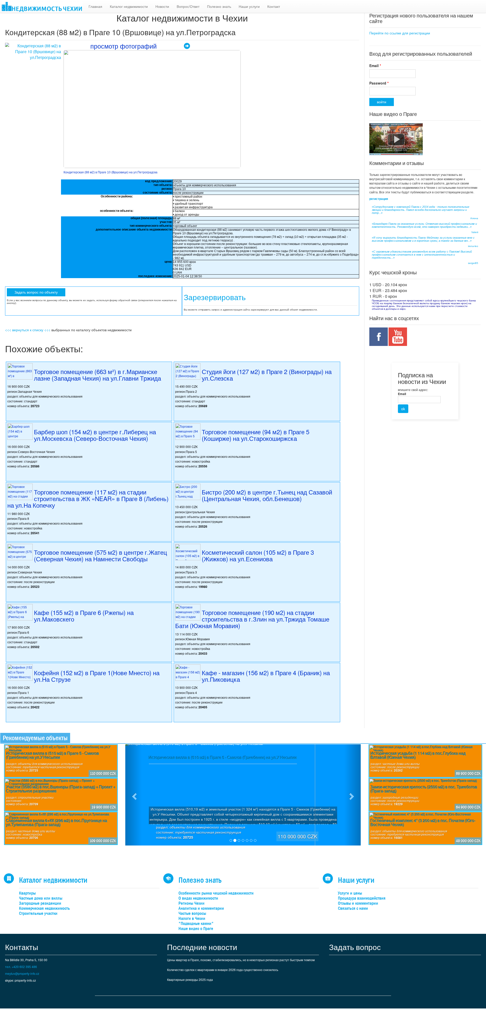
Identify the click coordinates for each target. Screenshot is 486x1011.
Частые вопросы (192, 913)
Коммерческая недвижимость (44, 908)
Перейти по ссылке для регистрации (399, 32)
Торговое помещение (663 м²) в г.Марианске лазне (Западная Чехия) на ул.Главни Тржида (97, 374)
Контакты (21, 946)
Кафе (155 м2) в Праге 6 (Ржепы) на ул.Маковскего (84, 615)
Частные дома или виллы (40, 898)
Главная (95, 6)
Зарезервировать (215, 297)
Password (379, 83)
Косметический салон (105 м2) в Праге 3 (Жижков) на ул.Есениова (258, 555)
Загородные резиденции (40, 903)
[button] (133, 794)
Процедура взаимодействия (362, 898)
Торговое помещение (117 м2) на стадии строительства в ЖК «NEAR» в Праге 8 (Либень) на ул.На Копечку (88, 498)
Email (375, 65)
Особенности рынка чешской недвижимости (216, 893)
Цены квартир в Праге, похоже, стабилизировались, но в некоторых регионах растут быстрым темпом (241, 960)
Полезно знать (219, 6)
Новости (162, 6)
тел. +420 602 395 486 (21, 966)
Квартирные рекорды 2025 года (190, 979)
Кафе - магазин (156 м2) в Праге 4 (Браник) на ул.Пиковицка (266, 676)
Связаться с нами (353, 908)
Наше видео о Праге (195, 928)
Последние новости (202, 946)
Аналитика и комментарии (201, 908)
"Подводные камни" (196, 923)
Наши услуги (249, 6)
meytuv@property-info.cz (22, 973)
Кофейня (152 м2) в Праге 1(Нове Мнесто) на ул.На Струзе (96, 676)
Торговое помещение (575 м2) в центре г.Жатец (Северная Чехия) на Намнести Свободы (100, 555)
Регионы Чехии (191, 903)
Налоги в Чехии (191, 918)
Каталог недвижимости (129, 6)
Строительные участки (38, 913)
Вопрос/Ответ (188, 6)
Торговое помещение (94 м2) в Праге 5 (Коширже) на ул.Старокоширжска (255, 435)
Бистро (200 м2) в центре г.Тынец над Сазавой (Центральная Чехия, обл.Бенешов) (267, 495)
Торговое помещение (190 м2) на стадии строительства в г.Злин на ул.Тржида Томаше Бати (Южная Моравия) (252, 619)
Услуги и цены (350, 893)
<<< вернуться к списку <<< (27, 329)
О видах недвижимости (198, 898)
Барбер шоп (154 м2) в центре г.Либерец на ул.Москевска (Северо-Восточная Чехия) (95, 435)
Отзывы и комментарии (358, 903)
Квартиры (27, 893)
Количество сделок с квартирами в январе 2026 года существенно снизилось (222, 969)
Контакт (273, 6)
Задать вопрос (355, 946)
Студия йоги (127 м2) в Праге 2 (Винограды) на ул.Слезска (267, 374)
